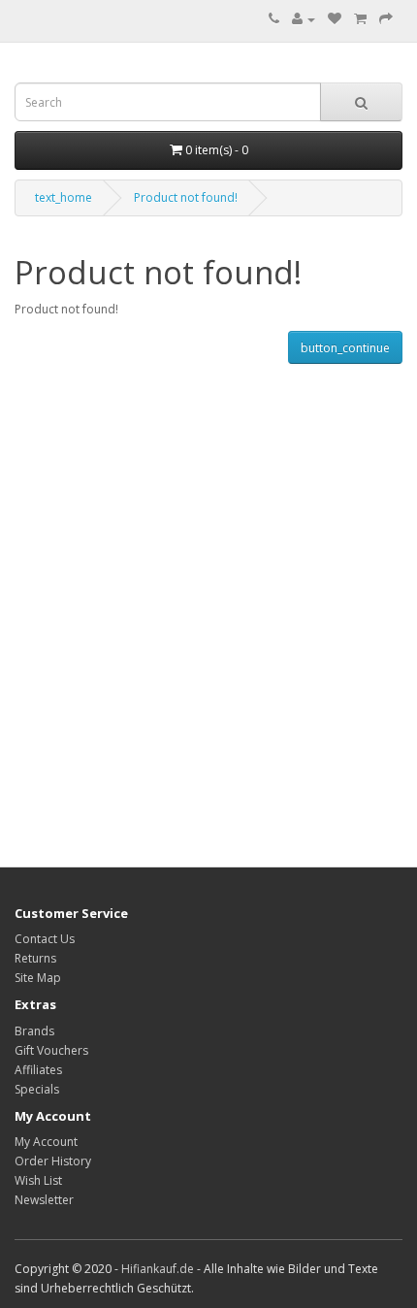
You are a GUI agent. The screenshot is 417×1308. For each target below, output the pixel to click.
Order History (53, 1161)
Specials (37, 1089)
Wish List (38, 1180)
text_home (63, 197)
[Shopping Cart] (360, 19)
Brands (34, 1031)
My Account (46, 1141)
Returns (35, 958)
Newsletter (44, 1200)
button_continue (345, 348)
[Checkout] (386, 19)
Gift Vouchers (51, 1050)
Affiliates (38, 1070)
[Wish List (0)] (334, 19)
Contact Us (45, 939)
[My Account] (303, 19)
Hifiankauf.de (157, 1268)
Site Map (38, 977)
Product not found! (186, 197)
